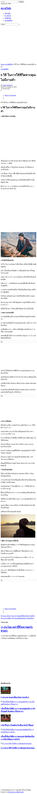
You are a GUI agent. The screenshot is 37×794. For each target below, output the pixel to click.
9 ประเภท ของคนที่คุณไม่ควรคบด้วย (18, 616)
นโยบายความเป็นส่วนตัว (15, 792)
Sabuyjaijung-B (7, 85)
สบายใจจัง (6, 8)
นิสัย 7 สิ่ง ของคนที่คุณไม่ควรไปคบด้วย (17, 618)
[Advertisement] (18, 44)
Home (2, 64)
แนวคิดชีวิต (9, 64)
